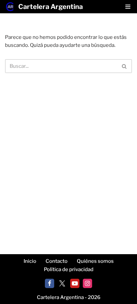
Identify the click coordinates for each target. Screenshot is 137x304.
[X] (62, 283)
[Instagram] (87, 283)
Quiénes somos (95, 261)
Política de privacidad (68, 269)
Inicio (30, 261)
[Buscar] (124, 66)
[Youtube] (74, 283)
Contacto (57, 261)
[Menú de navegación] (128, 6)
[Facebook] (49, 283)
